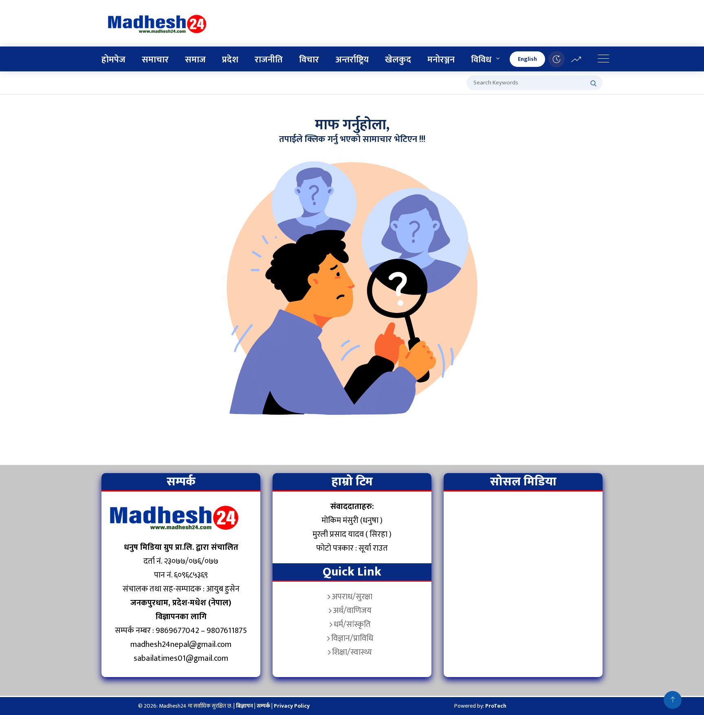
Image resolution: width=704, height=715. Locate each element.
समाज (195, 59)
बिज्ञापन (244, 706)
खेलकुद (398, 59)
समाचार (155, 59)
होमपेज (113, 59)
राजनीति (269, 59)
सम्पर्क (264, 706)
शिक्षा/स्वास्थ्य (352, 652)
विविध (481, 59)
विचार (309, 59)
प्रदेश (230, 59)
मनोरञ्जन (441, 59)
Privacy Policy (292, 706)
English (527, 59)
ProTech (495, 706)
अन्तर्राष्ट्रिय (352, 59)
